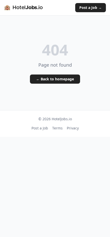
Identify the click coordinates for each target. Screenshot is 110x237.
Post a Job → (90, 7)
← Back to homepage (55, 79)
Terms (57, 128)
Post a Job (39, 128)
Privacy (73, 128)
